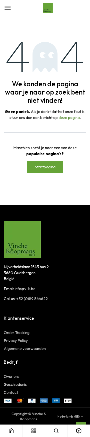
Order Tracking (17, 332)
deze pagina (69, 117)
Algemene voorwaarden (25, 348)
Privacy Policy (16, 340)
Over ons (12, 376)
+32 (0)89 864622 (32, 298)
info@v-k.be (25, 288)
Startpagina (45, 166)
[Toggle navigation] (7, 8)
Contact (11, 392)
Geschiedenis (15, 384)
